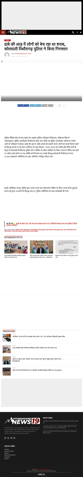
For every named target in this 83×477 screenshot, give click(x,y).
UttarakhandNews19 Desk (22, 53)
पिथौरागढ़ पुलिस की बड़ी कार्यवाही (45, 229)
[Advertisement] (41, 16)
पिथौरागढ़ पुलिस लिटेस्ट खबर (59, 229)
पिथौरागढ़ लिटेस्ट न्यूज (9, 231)
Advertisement (9, 455)
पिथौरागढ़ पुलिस (34, 229)
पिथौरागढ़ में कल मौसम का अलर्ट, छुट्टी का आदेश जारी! (66, 256)
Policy (6, 459)
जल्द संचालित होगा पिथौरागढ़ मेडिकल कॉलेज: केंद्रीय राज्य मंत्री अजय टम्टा (15, 256)
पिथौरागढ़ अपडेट (19, 229)
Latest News (9, 451)
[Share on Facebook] (23, 105)
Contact (7, 457)
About (6, 453)
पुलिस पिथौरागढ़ (26, 231)
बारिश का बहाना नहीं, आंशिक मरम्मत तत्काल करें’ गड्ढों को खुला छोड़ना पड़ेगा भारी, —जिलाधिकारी (41, 256)
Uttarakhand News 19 (44, 469)
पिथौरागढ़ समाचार (18, 231)
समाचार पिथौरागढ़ (34, 231)
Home (6, 449)
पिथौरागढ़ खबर (27, 229)
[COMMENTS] (59, 105)
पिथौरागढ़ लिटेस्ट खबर (71, 229)
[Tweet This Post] (35, 105)
